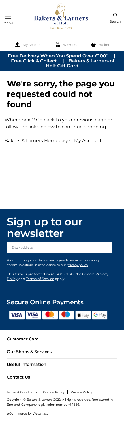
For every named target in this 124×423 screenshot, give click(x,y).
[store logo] (61, 17)
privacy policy (77, 265)
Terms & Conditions (22, 392)
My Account (88, 140)
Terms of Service (40, 279)
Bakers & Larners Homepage (37, 140)
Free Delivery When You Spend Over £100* (58, 56)
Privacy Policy (81, 392)
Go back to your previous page (70, 120)
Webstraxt (40, 413)
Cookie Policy (54, 392)
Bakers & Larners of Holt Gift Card (80, 63)
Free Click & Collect (34, 61)
